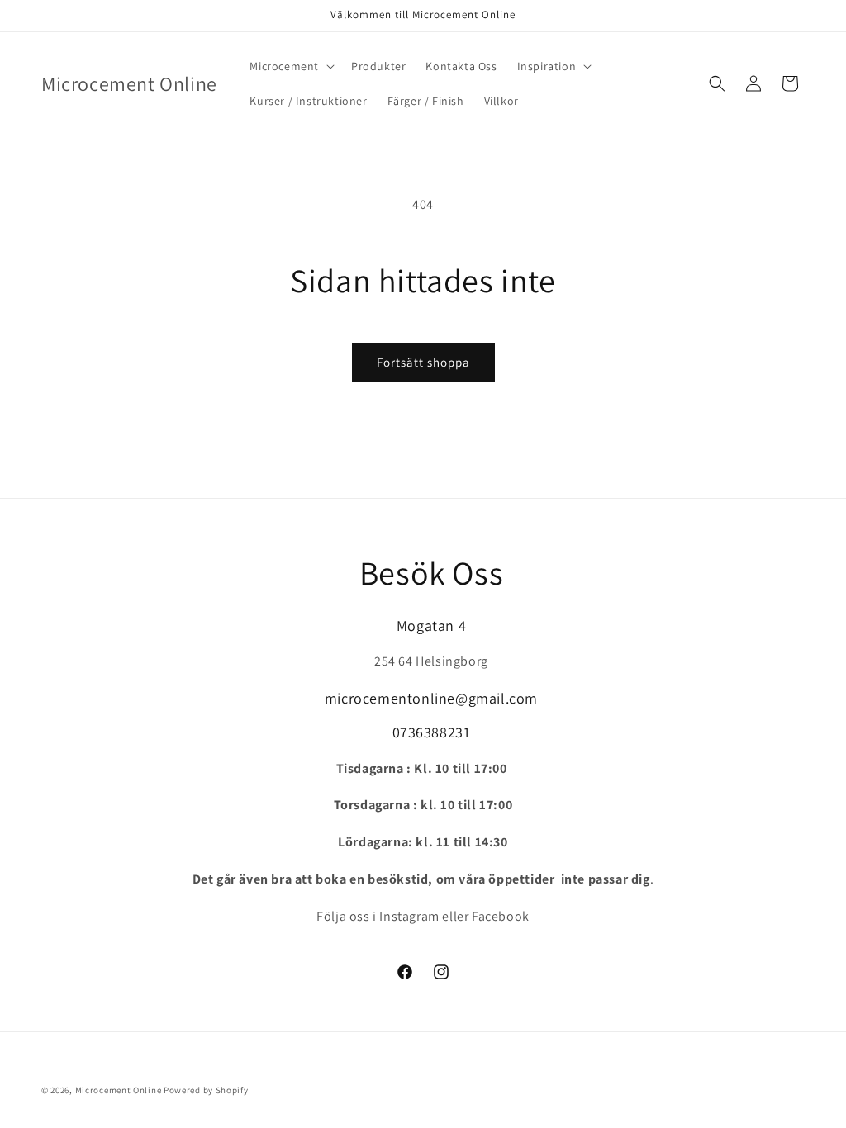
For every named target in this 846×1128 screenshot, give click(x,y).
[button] (290, 66)
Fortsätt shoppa (423, 362)
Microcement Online (118, 1090)
